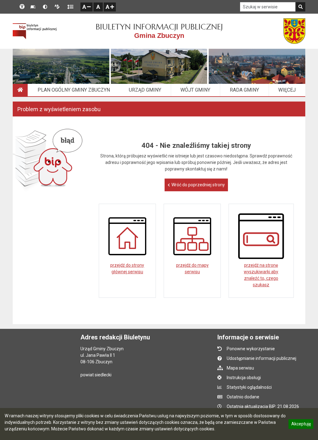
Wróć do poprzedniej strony (198, 184)
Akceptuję (301, 424)
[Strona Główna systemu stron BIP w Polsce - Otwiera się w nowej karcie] (35, 31)
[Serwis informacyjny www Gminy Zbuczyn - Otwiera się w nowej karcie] (294, 31)
